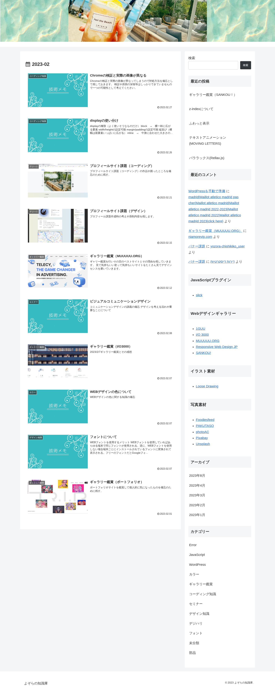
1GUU (200, 329)
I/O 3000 (202, 335)
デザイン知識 (199, 613)
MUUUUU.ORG (207, 341)
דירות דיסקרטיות (222, 262)
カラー (194, 574)
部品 (192, 653)
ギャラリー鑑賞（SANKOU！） (213, 95)
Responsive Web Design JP (217, 347)
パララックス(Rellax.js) (206, 158)
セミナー (196, 604)
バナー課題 (196, 246)
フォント (196, 633)
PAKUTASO (205, 426)
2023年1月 (197, 515)
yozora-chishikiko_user (227, 246)
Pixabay (202, 438)
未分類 (194, 643)
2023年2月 (197, 505)
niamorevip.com (200, 237)
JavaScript (197, 555)
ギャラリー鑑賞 (201, 584)
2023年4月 (197, 485)
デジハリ (196, 623)
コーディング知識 (202, 594)
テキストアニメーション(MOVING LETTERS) (207, 140)
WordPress (197, 564)
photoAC (202, 432)
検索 (191, 58)
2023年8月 (197, 475)
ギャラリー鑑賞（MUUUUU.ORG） (215, 231)
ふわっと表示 (199, 123)
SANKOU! (203, 353)
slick (199, 295)
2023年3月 (197, 495)
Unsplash (203, 444)
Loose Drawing (207, 386)
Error (193, 545)
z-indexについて (201, 109)
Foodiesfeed (205, 420)
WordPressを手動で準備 (206, 191)
